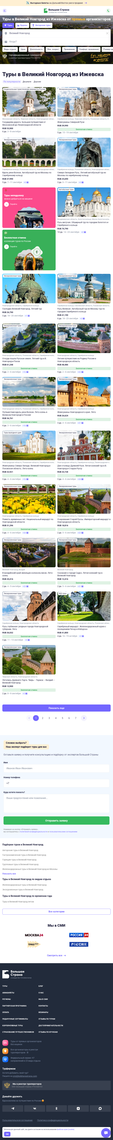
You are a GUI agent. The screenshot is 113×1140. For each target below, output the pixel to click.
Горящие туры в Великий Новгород (19, 859)
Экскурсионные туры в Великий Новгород (22, 889)
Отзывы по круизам (48, 1032)
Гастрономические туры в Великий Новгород (24, 855)
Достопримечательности (51, 1025)
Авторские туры (43, 25)
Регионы (6, 999)
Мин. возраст (53, 49)
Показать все (9, 874)
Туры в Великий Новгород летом (18, 901)
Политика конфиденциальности (52, 1120)
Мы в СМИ (43, 999)
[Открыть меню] (4, 10)
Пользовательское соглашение (17, 1120)
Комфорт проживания (89, 49)
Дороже (37, 81)
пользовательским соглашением (63, 832)
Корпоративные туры (12, 1025)
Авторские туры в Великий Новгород (20, 850)
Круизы (23, 25)
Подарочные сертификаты (15, 1019)
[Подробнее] (27, 1052)
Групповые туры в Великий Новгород (20, 864)
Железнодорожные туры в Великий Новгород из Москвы (30, 869)
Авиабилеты (8, 993)
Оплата (5, 1012)
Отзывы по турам (47, 1019)
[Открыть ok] (56, 1108)
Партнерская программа (14, 1006)
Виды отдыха (10, 49)
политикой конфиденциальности (34, 832)
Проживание (69, 49)
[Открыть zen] (78, 1108)
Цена (23, 49)
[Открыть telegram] (12, 1108)
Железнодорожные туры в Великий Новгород (24, 885)
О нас (41, 993)
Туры (9, 25)
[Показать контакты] (108, 10)
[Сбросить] (107, 33)
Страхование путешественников (18, 1032)
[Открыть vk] (34, 1108)
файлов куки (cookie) (65, 1129)
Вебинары (43, 1012)
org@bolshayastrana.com (25, 1076)
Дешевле (27, 81)
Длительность (36, 49)
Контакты (43, 1006)
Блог (41, 986)
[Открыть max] (100, 1108)
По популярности (12, 81)
